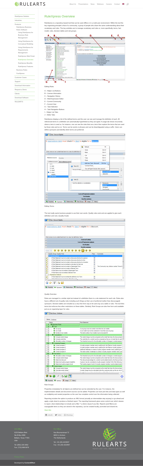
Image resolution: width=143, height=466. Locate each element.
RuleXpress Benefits (25, 63)
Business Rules (21, 70)
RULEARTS (19, 102)
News (93, 4)
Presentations (83, 4)
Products (18, 24)
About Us (72, 4)
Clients (17, 93)
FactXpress (20, 73)
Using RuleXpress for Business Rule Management (25, 35)
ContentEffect (29, 463)
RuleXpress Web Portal (26, 56)
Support (17, 81)
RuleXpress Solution (22, 16)
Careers (109, 4)
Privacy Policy (19, 457)
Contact (117, 4)
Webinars (100, 4)
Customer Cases (21, 77)
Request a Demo (21, 89)
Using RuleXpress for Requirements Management (25, 50)
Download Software (21, 98)
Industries (18, 20)
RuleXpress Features (25, 66)
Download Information (22, 85)
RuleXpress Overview (25, 59)
